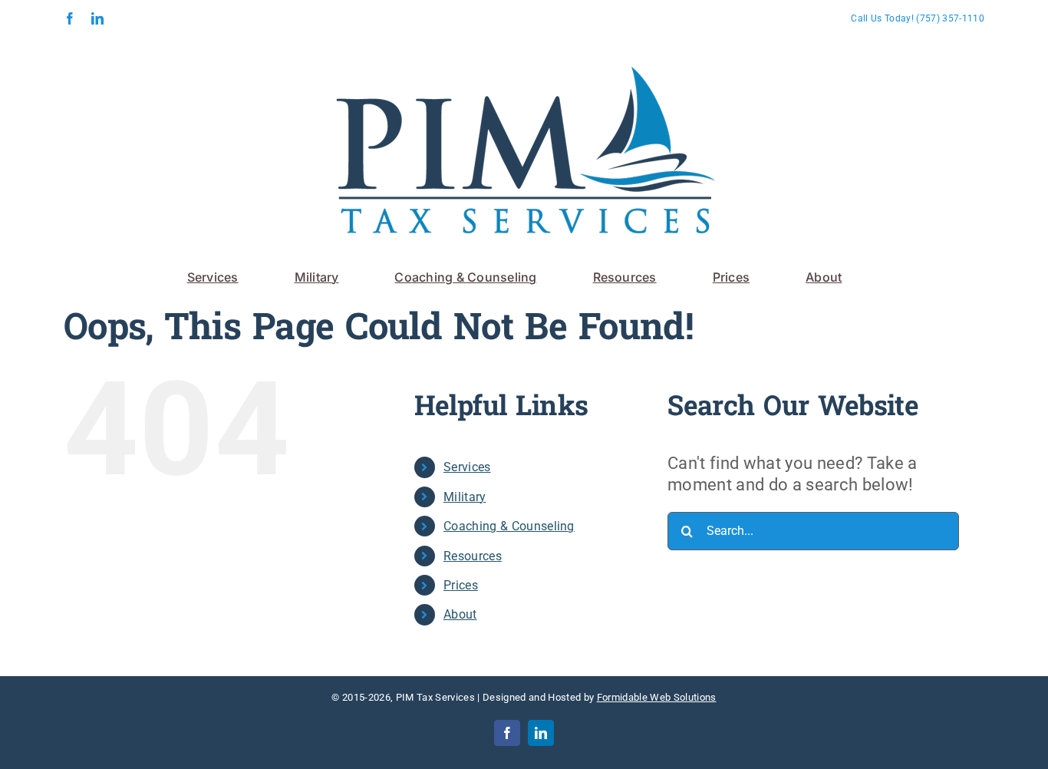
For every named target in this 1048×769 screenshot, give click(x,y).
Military (464, 497)
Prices (460, 585)
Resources (472, 556)
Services (467, 467)
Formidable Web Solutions (657, 697)
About (460, 614)
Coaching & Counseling (509, 526)
